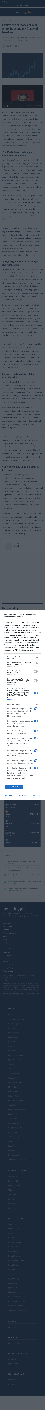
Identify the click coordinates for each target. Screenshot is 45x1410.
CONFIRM (13, 787)
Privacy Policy (36, 795)
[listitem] (22, 657)
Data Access (22, 795)
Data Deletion (9, 795)
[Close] (40, 615)
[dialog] (22, 705)
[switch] (36, 663)
